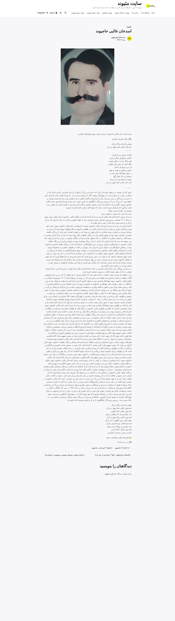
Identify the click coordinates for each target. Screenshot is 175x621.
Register (41, 13)
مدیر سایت (114, 37)
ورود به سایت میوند (122, 13)
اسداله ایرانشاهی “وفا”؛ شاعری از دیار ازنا (112, 455)
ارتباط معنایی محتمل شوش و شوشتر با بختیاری (65, 455)
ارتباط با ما (145, 13)
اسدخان (102, 448)
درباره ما (135, 13)
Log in (52, 13)
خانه (153, 13)
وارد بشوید (109, 474)
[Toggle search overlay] (65, 12)
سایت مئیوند (130, 3)
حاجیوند (129, 27)
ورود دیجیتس (107, 13)
